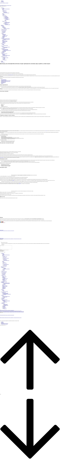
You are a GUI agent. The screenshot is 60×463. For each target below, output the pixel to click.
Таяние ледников (4, 307)
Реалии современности (3, 79)
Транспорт (3, 302)
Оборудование (5, 265)
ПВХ (3, 40)
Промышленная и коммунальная (7, 50)
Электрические (6, 17)
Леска (5, 20)
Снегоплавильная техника (5, 49)
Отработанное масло (4, 36)
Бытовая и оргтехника (4, 299)
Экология (2, 56)
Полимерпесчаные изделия (7, 283)
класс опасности (2, 157)
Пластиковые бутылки (4, 285)
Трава (3, 15)
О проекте (2, 1)
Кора (3, 9)
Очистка (3, 52)
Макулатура (2, 266)
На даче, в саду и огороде (6, 260)
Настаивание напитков (7, 24)
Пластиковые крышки (4, 41)
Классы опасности (6, 35)
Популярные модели (3, 82)
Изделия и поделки (6, 45)
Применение (5, 10)
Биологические (1, 238)
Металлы (2, 25)
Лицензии (3, 277)
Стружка (3, 14)
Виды (3, 33)
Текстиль (3, 37)
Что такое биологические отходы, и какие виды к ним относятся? (7, 230)
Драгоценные (3, 27)
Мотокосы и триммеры (6, 264)
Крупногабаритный (4, 29)
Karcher (4, 301)
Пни (2, 13)
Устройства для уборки (6, 258)
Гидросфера (3, 58)
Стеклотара (3, 297)
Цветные (3, 26)
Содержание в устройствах (7, 28)
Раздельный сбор (4, 30)
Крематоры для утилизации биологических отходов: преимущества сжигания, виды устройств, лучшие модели (12, 311)
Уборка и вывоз (4, 51)
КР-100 (13, 180)
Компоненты (3, 54)
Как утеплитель (5, 12)
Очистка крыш (4, 292)
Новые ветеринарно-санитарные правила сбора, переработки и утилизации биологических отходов (10, 317)
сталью (46, 130)
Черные (3, 270)
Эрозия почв (5, 308)
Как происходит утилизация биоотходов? (5, 81)
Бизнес (3, 46)
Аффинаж (5, 268)
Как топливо (5, 11)
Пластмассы (2, 282)
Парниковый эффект (6, 57)
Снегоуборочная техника (5, 293)
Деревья (3, 8)
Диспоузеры (5, 280)
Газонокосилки (5, 16)
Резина (2, 43)
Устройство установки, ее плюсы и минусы (6, 80)
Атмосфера (3, 303)
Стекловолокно (5, 47)
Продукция (5, 262)
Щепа (3, 21)
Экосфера (3, 59)
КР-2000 (20, 183)
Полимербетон (4, 42)
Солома (3, 261)
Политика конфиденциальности (4, 323)
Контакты (2, 0)
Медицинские (4, 34)
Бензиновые (6, 18)
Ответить (6, 242)
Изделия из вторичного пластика (6, 38)
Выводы (2, 83)
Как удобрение (4, 31)
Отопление (3, 32)
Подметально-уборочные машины (6, 55)
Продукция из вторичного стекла (6, 296)
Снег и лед (2, 48)
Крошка (3, 44)
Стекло (2, 295)
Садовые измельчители (7, 22)
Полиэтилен (3, 288)
